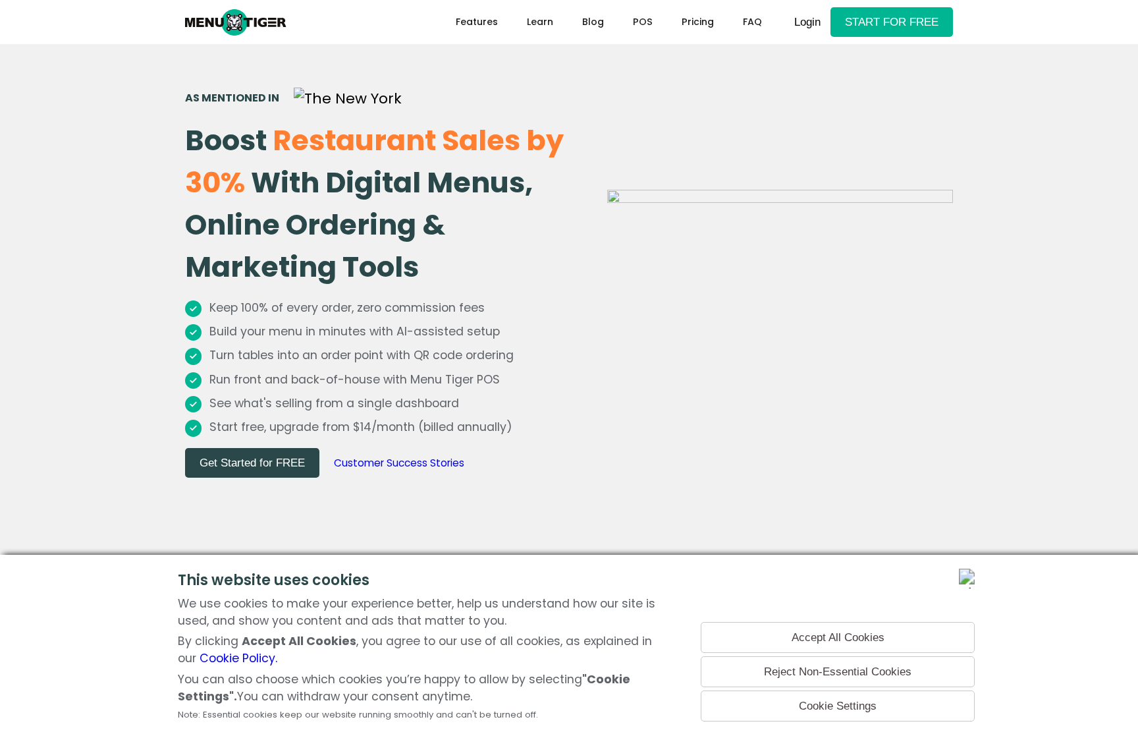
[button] (540, 22)
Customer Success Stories (399, 463)
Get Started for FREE (252, 462)
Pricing (698, 21)
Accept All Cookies (838, 637)
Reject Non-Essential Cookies (837, 671)
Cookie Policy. (238, 658)
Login (807, 22)
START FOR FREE (891, 22)
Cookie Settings (838, 706)
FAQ (752, 21)
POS (643, 21)
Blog (593, 21)
